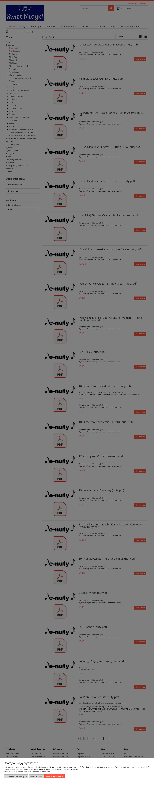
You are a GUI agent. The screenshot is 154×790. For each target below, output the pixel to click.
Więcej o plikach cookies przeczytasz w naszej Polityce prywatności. (27, 771)
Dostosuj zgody (36, 776)
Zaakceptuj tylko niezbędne (16, 776)
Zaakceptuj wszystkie (54, 776)
